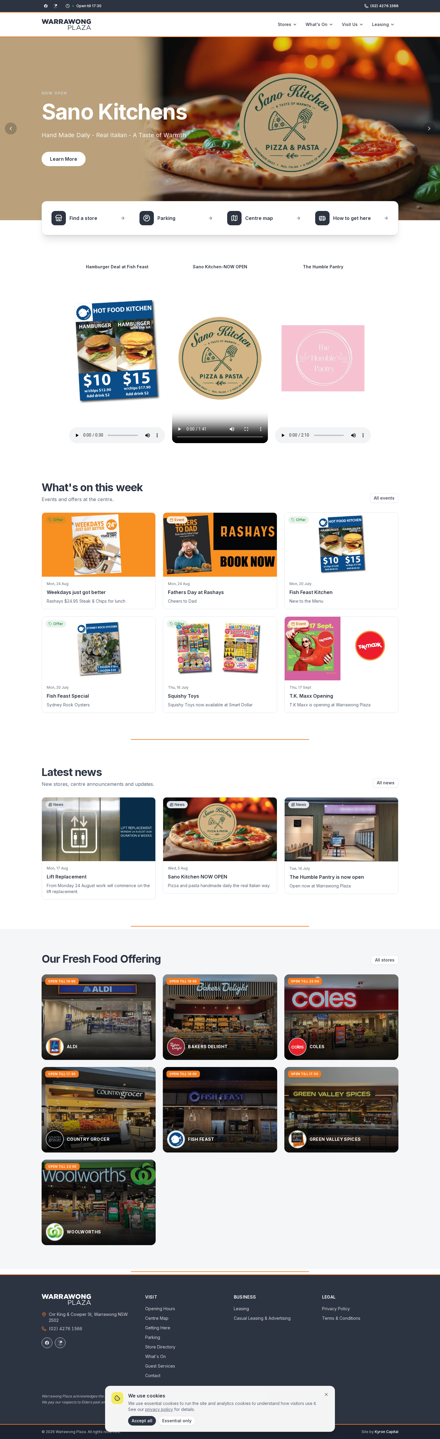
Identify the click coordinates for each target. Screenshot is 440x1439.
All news (386, 782)
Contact (152, 1375)
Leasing (380, 24)
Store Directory (160, 1346)
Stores (284, 24)
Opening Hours (160, 1308)
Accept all (142, 1420)
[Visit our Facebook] (46, 6)
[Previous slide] (11, 128)
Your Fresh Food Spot (75, 159)
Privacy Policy (336, 1308)
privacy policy (159, 1409)
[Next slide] (429, 128)
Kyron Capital (386, 1431)
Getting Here (157, 1327)
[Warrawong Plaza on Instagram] (60, 1342)
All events (384, 497)
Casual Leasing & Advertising (262, 1318)
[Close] (326, 1394)
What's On (316, 24)
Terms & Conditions (341, 1318)
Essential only (177, 1420)
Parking (152, 1337)
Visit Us (350, 24)
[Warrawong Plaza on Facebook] (47, 1342)
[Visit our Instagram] (55, 6)
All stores (385, 959)
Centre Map (157, 1318)
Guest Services (160, 1365)
